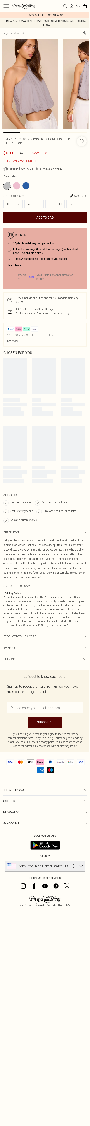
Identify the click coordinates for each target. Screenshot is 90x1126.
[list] (45, 15)
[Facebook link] (34, 886)
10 (60, 204)
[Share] (84, 33)
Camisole (19, 33)
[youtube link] (45, 886)
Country (45, 855)
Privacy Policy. (69, 746)
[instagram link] (23, 886)
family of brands (69, 738)
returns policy (61, 313)
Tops (6, 33)
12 (70, 204)
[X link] (66, 886)
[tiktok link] (56, 886)
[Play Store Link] (45, 845)
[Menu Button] (6, 6)
